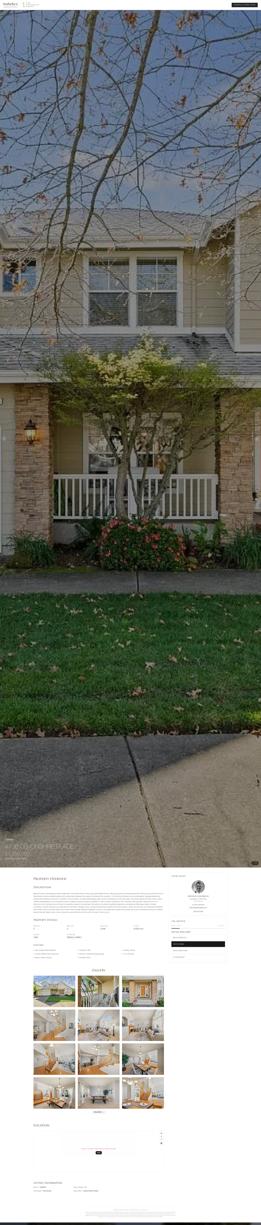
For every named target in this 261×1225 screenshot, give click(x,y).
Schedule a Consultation (244, 5)
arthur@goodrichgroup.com (198, 907)
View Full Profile (198, 911)
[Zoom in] (161, 1133)
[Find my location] (161, 1143)
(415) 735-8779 (198, 905)
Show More (97, 1112)
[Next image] (256, 438)
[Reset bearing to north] (161, 1139)
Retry (98, 1152)
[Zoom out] (161, 1136)
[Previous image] (4, 438)
